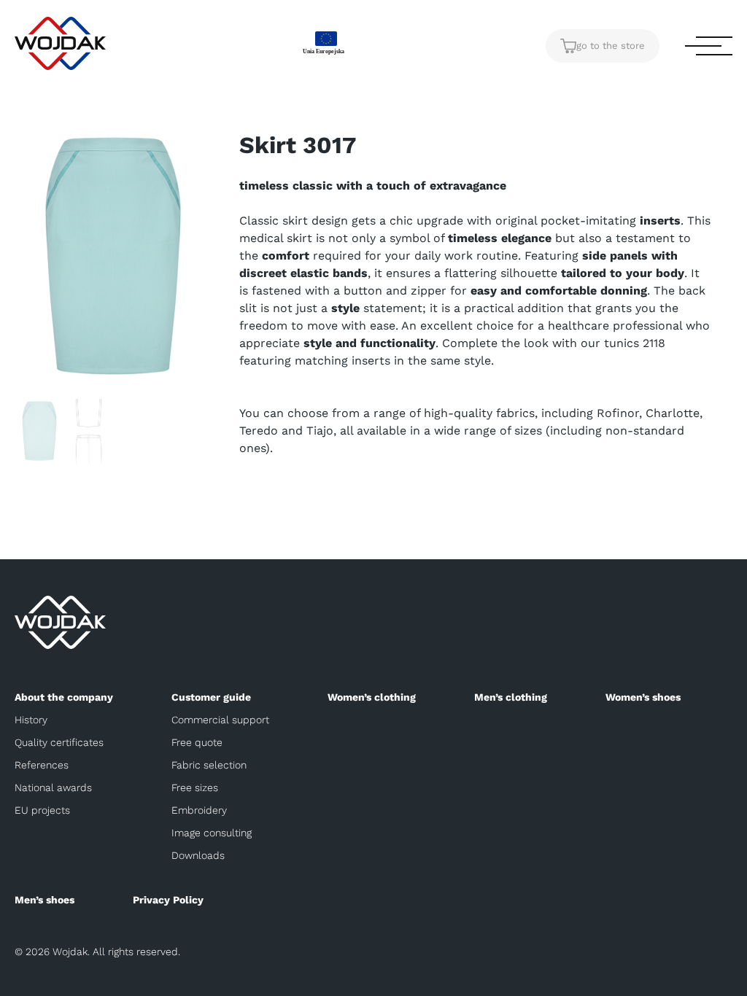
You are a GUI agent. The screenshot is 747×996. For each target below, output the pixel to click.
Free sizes (194, 787)
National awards (53, 787)
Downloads (198, 855)
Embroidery (199, 810)
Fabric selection (209, 765)
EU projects (42, 810)
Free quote (196, 742)
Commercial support (220, 719)
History (31, 719)
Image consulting (211, 833)
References (42, 765)
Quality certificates (59, 742)
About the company (64, 697)
